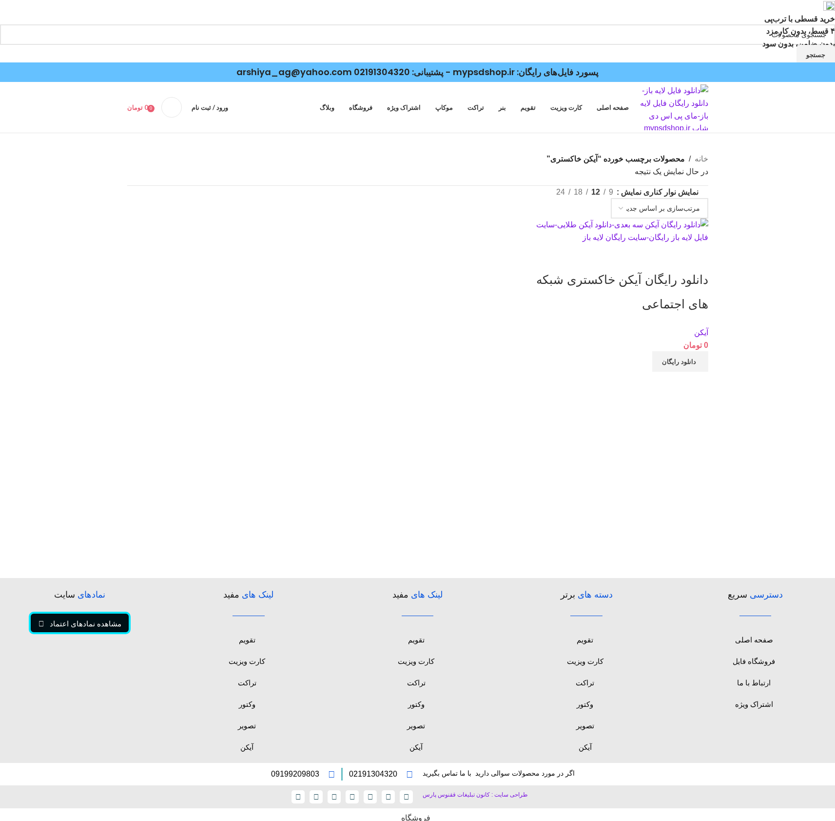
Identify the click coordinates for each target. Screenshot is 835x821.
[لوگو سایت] (673, 107)
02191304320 (382, 72)
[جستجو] (171, 107)
